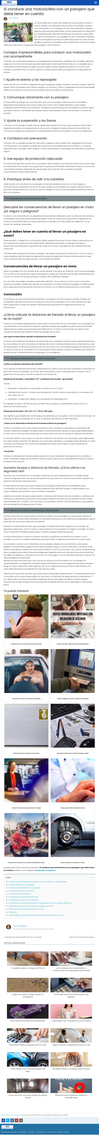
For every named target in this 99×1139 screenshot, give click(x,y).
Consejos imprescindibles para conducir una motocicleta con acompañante (38, 882)
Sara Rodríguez (13, 18)
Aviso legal (22, 1132)
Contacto (31, 1132)
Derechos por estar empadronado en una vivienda (23, 937)
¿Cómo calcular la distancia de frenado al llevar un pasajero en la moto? (36, 915)
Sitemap (66, 1132)
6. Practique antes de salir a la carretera (23, 900)
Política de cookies (55, 1132)
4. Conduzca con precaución (20, 894)
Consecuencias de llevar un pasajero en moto (26, 909)
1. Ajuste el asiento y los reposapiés (22, 885)
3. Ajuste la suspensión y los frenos (21, 891)
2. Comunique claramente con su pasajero (25, 888)
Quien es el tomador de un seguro (81, 937)
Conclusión (13, 912)
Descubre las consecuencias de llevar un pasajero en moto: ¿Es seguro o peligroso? (40, 903)
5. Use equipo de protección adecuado (23, 897)
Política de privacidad (9, 1132)
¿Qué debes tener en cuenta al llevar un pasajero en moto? (31, 906)
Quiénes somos (41, 1132)
